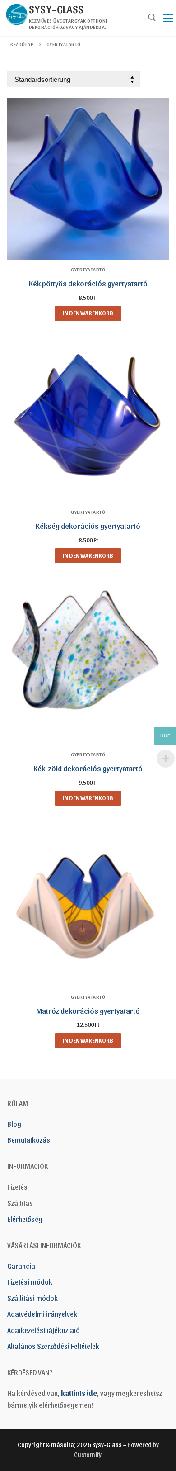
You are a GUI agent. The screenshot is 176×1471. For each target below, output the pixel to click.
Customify (87, 1454)
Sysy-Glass (56, 8)
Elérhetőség (24, 1219)
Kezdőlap (22, 44)
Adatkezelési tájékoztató (43, 1330)
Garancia (21, 1266)
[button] (87, 313)
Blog (14, 1124)
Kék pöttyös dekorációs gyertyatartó (88, 283)
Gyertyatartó (88, 269)
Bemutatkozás (28, 1139)
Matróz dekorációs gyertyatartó (88, 1010)
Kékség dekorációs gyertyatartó (88, 525)
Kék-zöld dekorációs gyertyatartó (88, 768)
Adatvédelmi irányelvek (42, 1314)
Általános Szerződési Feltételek (53, 1346)
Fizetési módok (29, 1281)
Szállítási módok (32, 1298)
